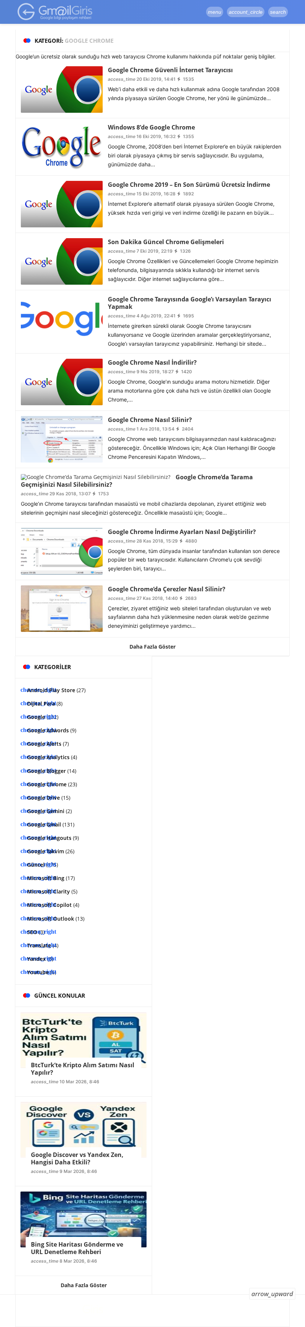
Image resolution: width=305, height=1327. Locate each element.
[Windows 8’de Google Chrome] (62, 146)
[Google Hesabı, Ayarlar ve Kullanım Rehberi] (55, 11)
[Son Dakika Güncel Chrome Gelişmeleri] (62, 260)
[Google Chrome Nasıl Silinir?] (62, 438)
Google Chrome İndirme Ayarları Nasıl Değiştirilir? (182, 532)
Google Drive (43, 797)
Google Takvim (45, 851)
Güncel (36, 864)
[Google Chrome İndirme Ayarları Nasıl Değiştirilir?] (62, 550)
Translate (39, 945)
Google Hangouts (49, 837)
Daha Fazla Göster (152, 646)
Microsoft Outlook (50, 918)
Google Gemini (45, 811)
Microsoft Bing (45, 878)
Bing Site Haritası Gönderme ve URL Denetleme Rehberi (77, 1248)
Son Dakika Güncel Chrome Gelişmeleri (166, 242)
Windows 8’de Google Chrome (151, 127)
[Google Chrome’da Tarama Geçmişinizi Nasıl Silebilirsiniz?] (95, 476)
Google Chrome (47, 784)
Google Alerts (44, 743)
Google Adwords (48, 730)
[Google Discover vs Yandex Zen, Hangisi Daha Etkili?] (83, 1129)
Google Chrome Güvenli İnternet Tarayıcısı (170, 70)
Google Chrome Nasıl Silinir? (150, 420)
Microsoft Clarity (48, 891)
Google (36, 716)
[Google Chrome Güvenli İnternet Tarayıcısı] (62, 88)
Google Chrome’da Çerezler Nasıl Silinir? (166, 589)
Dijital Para (41, 703)
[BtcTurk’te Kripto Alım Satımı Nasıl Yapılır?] (83, 1039)
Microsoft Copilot (49, 904)
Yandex (36, 958)
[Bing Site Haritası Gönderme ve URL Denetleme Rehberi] (83, 1218)
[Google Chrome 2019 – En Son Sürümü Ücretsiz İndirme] (62, 203)
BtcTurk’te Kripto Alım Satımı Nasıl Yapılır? (82, 1069)
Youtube (38, 972)
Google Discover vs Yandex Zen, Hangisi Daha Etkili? (77, 1158)
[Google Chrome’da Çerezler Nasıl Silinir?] (62, 607)
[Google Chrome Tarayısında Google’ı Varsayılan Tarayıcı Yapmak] (62, 318)
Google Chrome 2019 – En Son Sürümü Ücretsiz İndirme (189, 184)
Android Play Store (51, 690)
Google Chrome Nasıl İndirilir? (152, 362)
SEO (32, 932)
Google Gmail (44, 824)
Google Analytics (48, 757)
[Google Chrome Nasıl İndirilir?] (62, 381)
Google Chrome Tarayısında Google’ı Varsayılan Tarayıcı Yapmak (189, 303)
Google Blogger (46, 770)
